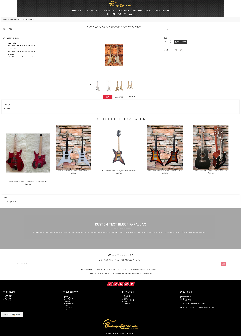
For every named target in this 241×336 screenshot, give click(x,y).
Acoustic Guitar (108, 11)
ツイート (176, 50)
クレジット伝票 (129, 300)
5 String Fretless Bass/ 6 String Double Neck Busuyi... (167, 171)
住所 (125, 302)
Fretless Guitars (162, 11)
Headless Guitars (92, 11)
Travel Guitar (123, 11)
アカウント (130, 292)
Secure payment (69, 303)
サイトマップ (68, 307)
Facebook (112, 283)
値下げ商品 (8, 296)
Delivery (66, 296)
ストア (66, 309)
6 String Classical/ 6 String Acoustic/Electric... (75, 171)
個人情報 (127, 296)
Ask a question (11, 202)
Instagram (134, 283)
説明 (107, 97)
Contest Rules (68, 300)
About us (67, 302)
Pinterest (181, 50)
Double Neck (77, 11)
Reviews (132, 97)
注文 (125, 298)
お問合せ (67, 305)
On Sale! (149, 11)
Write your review (11, 38)
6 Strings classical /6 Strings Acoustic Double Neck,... (212, 171)
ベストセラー (9, 300)
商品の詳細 (119, 97)
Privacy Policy (68, 298)
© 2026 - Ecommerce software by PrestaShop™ (120, 333)
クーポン (127, 303)
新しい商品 (8, 298)
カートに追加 (181, 42)
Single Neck (137, 11)
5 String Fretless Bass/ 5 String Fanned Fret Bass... (29, 171)
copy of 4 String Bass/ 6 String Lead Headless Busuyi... (121, 171)
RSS (123, 283)
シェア (171, 50)
